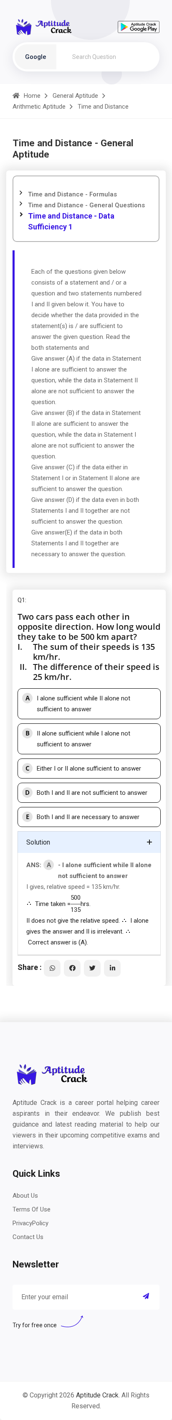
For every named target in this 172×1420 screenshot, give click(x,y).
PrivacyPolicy (30, 1223)
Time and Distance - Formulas (72, 194)
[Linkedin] (112, 968)
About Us (25, 1195)
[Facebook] (72, 968)
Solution (38, 842)
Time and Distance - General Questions (86, 205)
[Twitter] (92, 968)
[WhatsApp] (52, 968)
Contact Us (28, 1237)
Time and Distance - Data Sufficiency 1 (71, 221)
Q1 (21, 600)
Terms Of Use (32, 1209)
